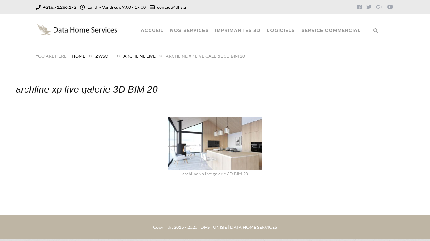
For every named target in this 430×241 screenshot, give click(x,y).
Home (78, 56)
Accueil (152, 30)
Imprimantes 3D (238, 30)
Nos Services (189, 30)
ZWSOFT (104, 56)
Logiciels (281, 30)
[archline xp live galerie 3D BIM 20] (215, 120)
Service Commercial (331, 30)
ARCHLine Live (139, 56)
